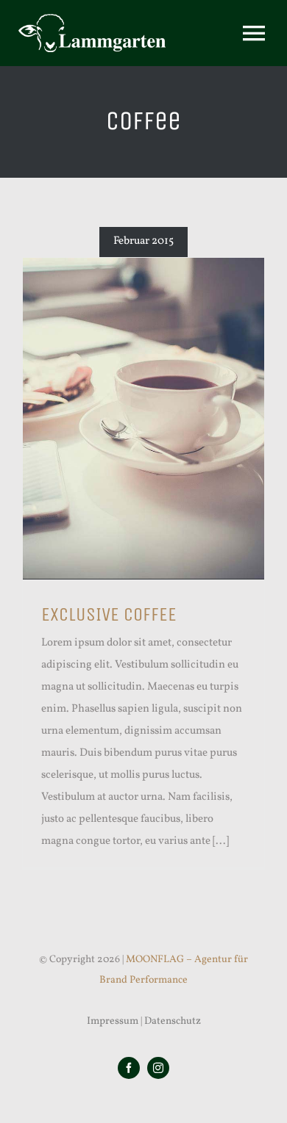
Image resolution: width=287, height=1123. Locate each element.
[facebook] (129, 1068)
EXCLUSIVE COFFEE (109, 614)
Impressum (112, 1021)
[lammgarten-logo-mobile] (92, 19)
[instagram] (158, 1068)
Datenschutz (172, 1021)
